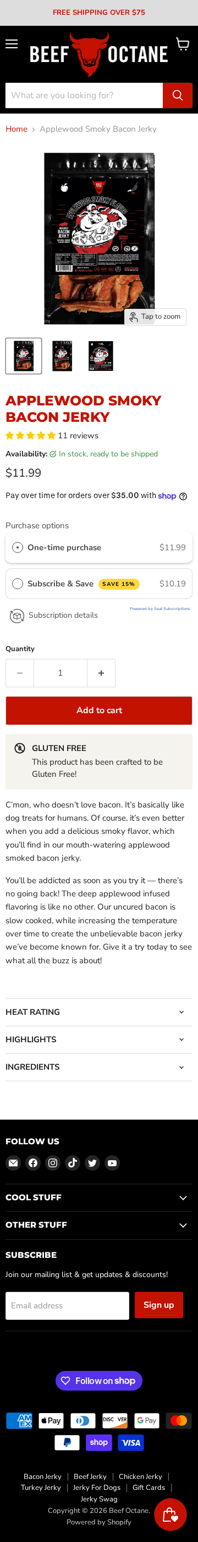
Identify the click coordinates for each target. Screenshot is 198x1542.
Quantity (20, 649)
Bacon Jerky (43, 1477)
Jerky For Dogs (96, 1488)
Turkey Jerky (41, 1488)
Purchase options (37, 525)
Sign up (159, 1305)
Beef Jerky (90, 1477)
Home (17, 129)
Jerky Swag (99, 1499)
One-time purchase (64, 547)
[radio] (17, 547)
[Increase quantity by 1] (101, 673)
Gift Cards (149, 1488)
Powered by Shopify (99, 1522)
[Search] (178, 95)
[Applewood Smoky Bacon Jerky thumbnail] (23, 356)
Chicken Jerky (140, 1477)
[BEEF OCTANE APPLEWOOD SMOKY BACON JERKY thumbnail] (62, 356)
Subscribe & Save (82, 583)
